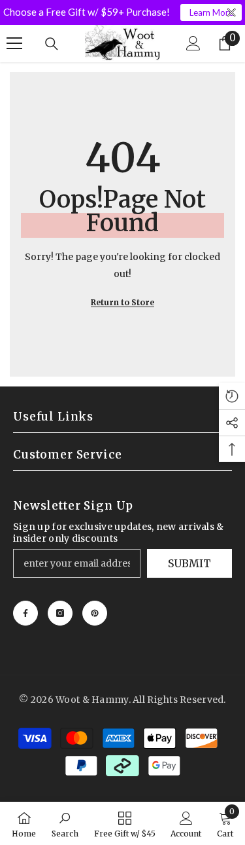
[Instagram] (60, 613)
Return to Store (122, 302)
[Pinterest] (94, 613)
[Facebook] (25, 613)
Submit (189, 563)
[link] (65, 823)
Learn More (211, 12)
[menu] (14, 43)
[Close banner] (231, 12)
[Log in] (193, 43)
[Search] (51, 44)
